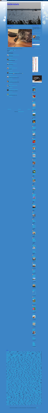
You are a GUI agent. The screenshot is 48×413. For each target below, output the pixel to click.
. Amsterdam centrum (14, 351)
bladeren (34, 360)
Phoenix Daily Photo (34, 139)
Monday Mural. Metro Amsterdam (34, 381)
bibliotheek (16, 360)
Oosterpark (15, 385)
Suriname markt (18, 396)
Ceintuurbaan (21, 363)
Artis (37, 357)
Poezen (28, 387)
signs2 (25, 392)
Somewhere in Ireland (34, 132)
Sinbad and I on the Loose (34, 290)
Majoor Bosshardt (22, 379)
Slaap (25, 393)
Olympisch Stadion (34, 384)
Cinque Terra (40, 363)
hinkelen (8, 373)
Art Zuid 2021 (25, 357)
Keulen (12, 377)
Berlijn (25, 359)
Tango (27, 396)
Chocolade (37, 363)
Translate (38, 45)
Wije (19, 402)
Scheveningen (39, 391)
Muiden (25, 382)
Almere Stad (8, 354)
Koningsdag (36, 377)
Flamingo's (21, 367)
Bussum (38, 362)
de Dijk (14, 364)
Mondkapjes (16, 382)
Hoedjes (18, 373)
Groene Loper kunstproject (18, 371)
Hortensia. (8, 374)
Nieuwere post (9, 109)
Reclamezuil (31, 388)
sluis (33, 393)
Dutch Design (17, 366)
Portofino (38, 387)
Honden (36, 373)
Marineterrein (37, 379)
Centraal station (25, 363)
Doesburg (36, 365)
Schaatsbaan (14, 391)
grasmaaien (12, 371)
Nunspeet (15, 384)
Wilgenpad (29, 402)
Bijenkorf (20, 360)
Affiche (40, 352)
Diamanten (18, 365)
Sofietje (21, 394)
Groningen (26, 371)
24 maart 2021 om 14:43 (14, 76)
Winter (22, 403)
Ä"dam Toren (22, 352)
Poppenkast (35, 387)
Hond (33, 373)
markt (39, 379)
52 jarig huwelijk (11, 352)
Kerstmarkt (29, 376)
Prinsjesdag (18, 388)
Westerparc (7, 402)
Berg (21, 359)
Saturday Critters (26, 390)
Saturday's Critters (35, 390)
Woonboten (35, 403)
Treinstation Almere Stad (38, 397)
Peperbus (7, 387)
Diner (29, 365)
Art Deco (17, 357)
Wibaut (14, 402)
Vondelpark (28, 400)
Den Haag (34, 364)
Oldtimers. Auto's (27, 384)
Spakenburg (31, 394)
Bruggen (17, 362)
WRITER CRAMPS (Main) (34, 239)
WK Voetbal (29, 403)
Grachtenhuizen (36, 370)
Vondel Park (25, 400)
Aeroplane (38, 352)
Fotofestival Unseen (26, 368)
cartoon (14, 363)
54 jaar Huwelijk (15, 352)
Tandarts (25, 396)
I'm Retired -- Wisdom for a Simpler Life (34, 276)
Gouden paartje (11, 370)
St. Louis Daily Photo (34, 87)
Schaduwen (21, 391)
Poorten (33, 387)
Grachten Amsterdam (20, 370)
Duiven (14, 366)
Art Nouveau (20, 357)
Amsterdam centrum (16, 355)
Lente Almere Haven (17, 378)
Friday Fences (38, 368)
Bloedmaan (40, 360)
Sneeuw (15, 394)
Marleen (10, 85)
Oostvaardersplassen (24, 385)
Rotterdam (25, 389)
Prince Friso (15, 388)
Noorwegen (10, 384)
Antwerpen (39, 356)
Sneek (7, 394)
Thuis (22, 397)
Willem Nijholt (39, 402)
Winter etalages (26, 403)
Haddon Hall (37, 371)
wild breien (26, 402)
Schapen (24, 391)
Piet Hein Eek (14, 387)
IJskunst (40, 374)
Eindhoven (25, 366)
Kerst (20, 376)
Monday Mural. (20, 381)
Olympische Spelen (39, 384)
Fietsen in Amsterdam (8, 367)
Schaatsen (18, 391)
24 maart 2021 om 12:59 (14, 59)
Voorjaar (31, 400)
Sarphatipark (10, 390)
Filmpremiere (16, 367)
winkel (13, 403)
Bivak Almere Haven (31, 360)
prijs (10, 388)
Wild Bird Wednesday (22, 402)
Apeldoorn (7, 357)
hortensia (41, 373)
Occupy (20, 384)
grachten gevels (24, 370)
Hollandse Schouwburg (25, 373)
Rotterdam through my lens (34, 298)
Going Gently (33, 119)
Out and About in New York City (34, 330)
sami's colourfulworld (34, 169)
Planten (22, 387)
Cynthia (10, 76)
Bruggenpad (21, 362)
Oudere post (29, 109)
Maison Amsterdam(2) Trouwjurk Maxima (16, 379)
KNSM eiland (26, 377)
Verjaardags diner (24, 399)
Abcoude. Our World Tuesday (33, 352)
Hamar (40, 371)
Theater (18, 397)
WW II (40, 403)
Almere (17, 353)
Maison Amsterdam (10, 379)
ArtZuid (40, 357)
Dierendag (23, 365)
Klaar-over (17, 377)
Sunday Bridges (9, 396)
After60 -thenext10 (34, 186)
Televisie (40, 396)
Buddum (25, 362)
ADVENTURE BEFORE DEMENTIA (34, 195)
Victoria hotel (8, 400)
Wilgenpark (31, 402)
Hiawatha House (34, 153)
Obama (17, 384)
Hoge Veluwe (20, 373)
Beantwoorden (10, 61)
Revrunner (10, 89)
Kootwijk (40, 377)
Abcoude (28, 352)
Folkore (37, 367)
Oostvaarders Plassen (19, 385)
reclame (28, 388)
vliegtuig (13, 400)
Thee (20, 397)
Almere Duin (24, 353)
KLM (21, 377)
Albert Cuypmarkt (10, 353)
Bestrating (29, 359)
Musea (39, 382)
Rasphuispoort (25, 388)
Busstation (35, 362)
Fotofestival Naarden (13, 368)
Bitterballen (27, 360)
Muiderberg (28, 382)
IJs (37, 374)
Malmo (25, 379)
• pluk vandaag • (34, 314)
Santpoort (7, 390)
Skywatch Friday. (22, 393)
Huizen (20, 374)
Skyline (9, 393)
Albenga (7, 353)
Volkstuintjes (21, 400)
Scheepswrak (27, 391)
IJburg (35, 374)
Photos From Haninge (34, 127)
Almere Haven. (35, 353)
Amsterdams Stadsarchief (13, 356)
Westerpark (11, 402)
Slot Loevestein (30, 393)
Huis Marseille (16, 374)
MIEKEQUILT (34, 146)
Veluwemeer (14, 399)
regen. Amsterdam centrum (38, 388)
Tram (30, 397)
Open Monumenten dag (31, 385)
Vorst (37, 400)
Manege (28, 379)
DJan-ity (34, 231)
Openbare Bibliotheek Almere (38, 385)
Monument (20, 382)
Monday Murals (13, 382)
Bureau (31, 362)
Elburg (34, 366)
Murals (36, 382)
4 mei (40, 351)
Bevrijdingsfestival (12, 360)
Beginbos (13, 359)
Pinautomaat (19, 387)
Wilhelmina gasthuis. (35, 402)
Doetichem (38, 365)
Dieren (20, 365)
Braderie (7, 362)
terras (13, 397)
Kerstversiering (9, 377)
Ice (29, 374)
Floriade (28, 367)
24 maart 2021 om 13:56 (13, 63)
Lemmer (11, 378)
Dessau (7, 365)
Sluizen (40, 393)
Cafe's (41, 362)
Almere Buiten (21, 353)
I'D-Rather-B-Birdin (26, 374)
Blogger (37, 407)
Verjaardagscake (28, 399)
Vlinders (15, 400)
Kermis (18, 376)
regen (34, 388)
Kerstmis (33, 376)
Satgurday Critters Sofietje (14, 390)
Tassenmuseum (36, 396)
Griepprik (14, 371)
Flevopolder (24, 367)
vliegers (11, 400)
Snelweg (18, 394)
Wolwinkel (33, 403)
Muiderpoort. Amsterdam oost (32, 382)
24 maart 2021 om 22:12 (15, 89)
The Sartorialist (34, 337)
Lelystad (8, 378)
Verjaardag (21, 399)
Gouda (8, 370)
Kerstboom (22, 376)
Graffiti (41, 370)
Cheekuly (34, 363)
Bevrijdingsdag (8, 360)
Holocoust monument (30, 373)
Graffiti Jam (8, 371)
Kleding (19, 377)
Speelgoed (35, 394)
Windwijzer (11, 403)
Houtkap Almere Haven (12, 374)
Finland (19, 367)
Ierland (31, 374)
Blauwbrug (37, 360)
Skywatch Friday (16, 393)
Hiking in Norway (34, 213)
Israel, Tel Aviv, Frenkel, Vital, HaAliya (34, 227)
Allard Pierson (14, 353)
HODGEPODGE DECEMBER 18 (34, 241)
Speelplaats (38, 394)
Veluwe (11, 399)
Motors (22, 382)
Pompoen (31, 387)
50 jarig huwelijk (7, 352)
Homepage (19, 109)
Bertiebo (10, 59)
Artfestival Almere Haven (34, 357)
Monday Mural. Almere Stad (26, 381)
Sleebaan (27, 393)
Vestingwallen (40, 399)
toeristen (28, 397)
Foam (35, 367)
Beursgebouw (31, 359)
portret (40, 387)
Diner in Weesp (32, 365)
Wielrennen (17, 402)
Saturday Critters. (30, 390)
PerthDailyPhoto (11, 72)
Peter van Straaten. (10, 387)
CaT (16, 363)
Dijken (27, 365)
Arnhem (14, 357)
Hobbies (13, 373)
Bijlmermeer (23, 360)
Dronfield (41, 365)
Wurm (38, 403)
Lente (13, 378)
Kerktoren (15, 376)
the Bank (15, 397)
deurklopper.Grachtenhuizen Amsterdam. (12, 365)
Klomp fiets (24, 377)
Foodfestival (9, 368)
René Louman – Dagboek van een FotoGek (34, 343)
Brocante (14, 362)
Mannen (30, 379)
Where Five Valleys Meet (34, 245)
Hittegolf (10, 373)
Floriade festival (31, 367)
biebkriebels (13, 4)
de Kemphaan (17, 364)
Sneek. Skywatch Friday (11, 394)
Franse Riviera (34, 368)
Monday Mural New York (15, 381)
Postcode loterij (7, 388)
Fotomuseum (30, 368)
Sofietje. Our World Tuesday (27, 394)
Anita (9, 63)
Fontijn (7, 368)
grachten (15, 370)
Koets (29, 377)
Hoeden (15, 373)
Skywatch (12, 393)
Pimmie (17, 387)
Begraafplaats (16, 359)
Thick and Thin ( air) (34, 271)
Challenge (31, 363)
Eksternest (31, 366)
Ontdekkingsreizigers (8, 385)
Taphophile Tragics (31, 396)
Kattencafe (9, 376)
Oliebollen (31, 384)
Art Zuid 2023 (29, 357)
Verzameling (37, 399)
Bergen (23, 359)
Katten (38, 375)
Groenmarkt (23, 371)
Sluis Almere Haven (37, 393)
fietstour (12, 367)
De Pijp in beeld (34, 178)
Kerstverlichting (40, 376)
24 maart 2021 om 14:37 (16, 72)
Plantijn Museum (25, 387)
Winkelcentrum (17, 403)
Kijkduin (14, 377)
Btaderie (23, 362)
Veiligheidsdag (8, 399)
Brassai (12, 362)
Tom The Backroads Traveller (34, 103)
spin (40, 394)
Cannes (12, 363)
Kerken (12, 376)
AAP (25, 352)
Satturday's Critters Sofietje (21, 390)
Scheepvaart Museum (35, 391)
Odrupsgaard (23, 384)
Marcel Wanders (33, 379)
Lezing (20, 378)
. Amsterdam (7, 351)
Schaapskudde (10, 391)
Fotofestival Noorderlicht (20, 368)
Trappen (33, 397)
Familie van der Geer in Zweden (34, 256)
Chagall (29, 363)
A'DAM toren (18, 352)
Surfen (15, 396)
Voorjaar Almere (35, 400)
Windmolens (8, 403)
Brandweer (10, 362)
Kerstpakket (36, 376)
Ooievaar (12, 385)
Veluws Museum (17, 399)
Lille (32, 378)
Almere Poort (39, 353)
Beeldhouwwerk (8, 359)
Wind (41, 402)
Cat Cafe (18, 363)
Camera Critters (9, 363)
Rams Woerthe (22, 388)
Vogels (18, 400)
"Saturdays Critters (28, 351)
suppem (13, 396)
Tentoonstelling (8, 397)
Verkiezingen (34, 399)
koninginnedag (32, 377)
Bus (33, 362)
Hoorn (38, 373)
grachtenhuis (32, 370)
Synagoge (22, 396)
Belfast (19, 359)
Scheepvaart (31, 391)
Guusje (33, 371)
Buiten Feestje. (28, 362)
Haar (34, 371)
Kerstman (26, 376)
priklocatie (12, 388)
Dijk (25, 365)
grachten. (28, 370)
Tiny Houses (25, 397)
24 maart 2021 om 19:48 (14, 85)
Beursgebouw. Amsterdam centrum (37, 359)
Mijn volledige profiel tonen (35, 40)
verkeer (31, 399)
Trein (35, 397)
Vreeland (40, 400)
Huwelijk (23, 374)
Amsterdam (38, 354)
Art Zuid (22, 357)
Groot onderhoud (29, 371)
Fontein (40, 367)
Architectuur (11, 357)
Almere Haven (29, 353)
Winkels (20, 403)
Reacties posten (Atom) (21, 111)
